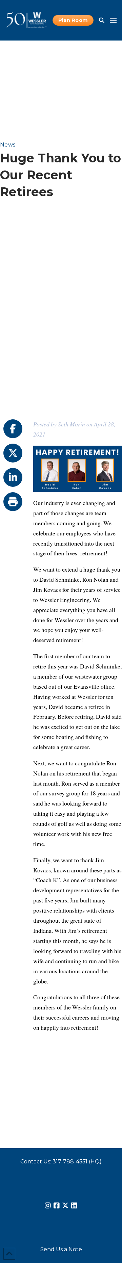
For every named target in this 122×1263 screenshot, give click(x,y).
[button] (101, 20)
